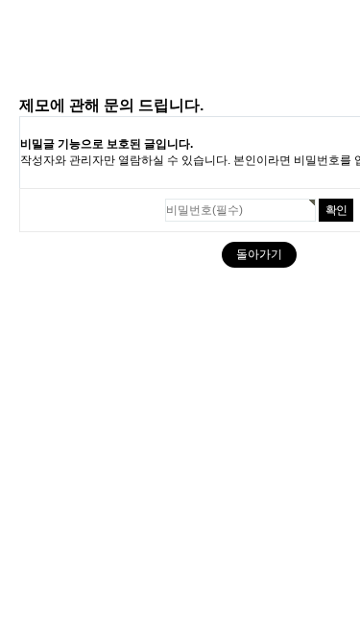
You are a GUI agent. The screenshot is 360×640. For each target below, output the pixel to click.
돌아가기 (259, 254)
